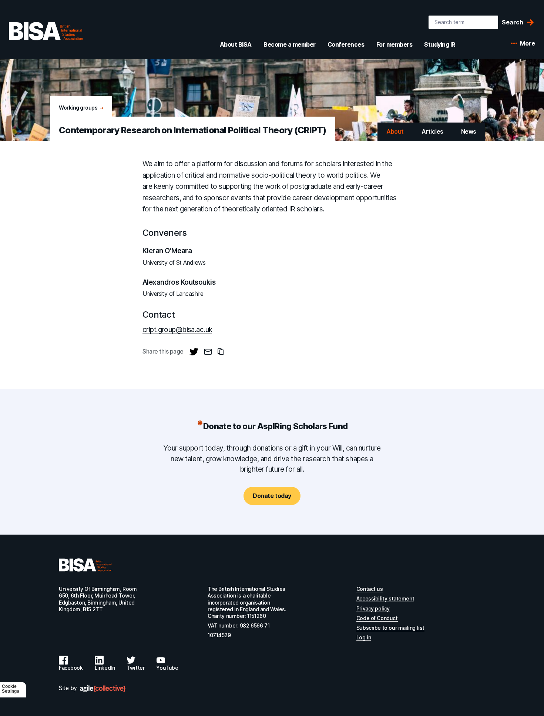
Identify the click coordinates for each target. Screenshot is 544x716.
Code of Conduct (377, 618)
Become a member (289, 44)
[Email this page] (208, 352)
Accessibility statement (385, 598)
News (468, 131)
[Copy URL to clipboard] (221, 351)
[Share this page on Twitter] (193, 351)
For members (394, 44)
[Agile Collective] (102, 688)
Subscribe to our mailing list (390, 628)
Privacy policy (373, 608)
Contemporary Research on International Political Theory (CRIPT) (192, 130)
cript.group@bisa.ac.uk (177, 329)
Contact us (369, 589)
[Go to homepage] (85, 565)
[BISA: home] (46, 31)
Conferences (346, 44)
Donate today (272, 495)
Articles (432, 131)
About (395, 131)
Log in (363, 637)
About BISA (236, 44)
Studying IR (439, 44)
